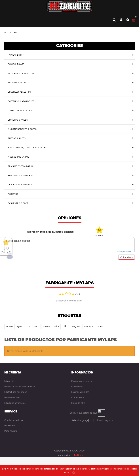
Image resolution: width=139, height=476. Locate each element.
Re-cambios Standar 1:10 (21, 175)
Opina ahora (126, 257)
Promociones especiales (83, 381)
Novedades (77, 386)
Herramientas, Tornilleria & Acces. (27, 147)
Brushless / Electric (19, 92)
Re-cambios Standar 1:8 (20, 166)
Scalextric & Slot (18, 203)
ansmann (89, 326)
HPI (64, 326)
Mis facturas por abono (15, 392)
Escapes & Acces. (17, 82)
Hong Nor (75, 326)
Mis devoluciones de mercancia (19, 386)
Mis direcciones (12, 397)
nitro (36, 326)
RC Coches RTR (16, 55)
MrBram (78, 455)
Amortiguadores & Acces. (22, 129)
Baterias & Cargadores (21, 101)
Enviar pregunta (105, 420)
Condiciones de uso (14, 420)
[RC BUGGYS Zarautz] (69, 6)
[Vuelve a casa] (5, 32)
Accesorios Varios (18, 157)
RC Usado (13, 194)
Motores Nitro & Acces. (21, 73)
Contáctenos (77, 397)
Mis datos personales (15, 403)
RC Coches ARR (16, 64)
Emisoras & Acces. (18, 120)
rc (29, 326)
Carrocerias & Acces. (20, 110)
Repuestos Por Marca (20, 184)
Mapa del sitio (78, 403)
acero (100, 326)
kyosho (20, 326)
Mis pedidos (10, 381)
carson (9, 326)
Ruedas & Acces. (17, 138)
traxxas (46, 326)
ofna (56, 326)
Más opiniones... (125, 251)
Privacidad (9, 425)
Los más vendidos (80, 392)
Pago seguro (10, 431)
